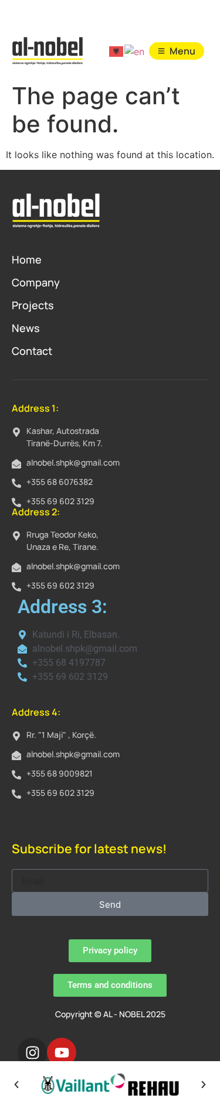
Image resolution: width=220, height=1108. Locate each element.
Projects (33, 305)
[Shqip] (116, 51)
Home (27, 259)
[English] (134, 51)
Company (36, 282)
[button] (16, 1084)
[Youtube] (61, 1052)
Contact (32, 351)
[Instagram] (32, 1052)
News (26, 328)
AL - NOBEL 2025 (134, 1014)
